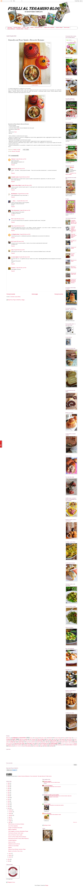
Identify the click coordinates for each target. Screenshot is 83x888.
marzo (10, 853)
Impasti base (40, 740)
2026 (9, 783)
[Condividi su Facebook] (27, 149)
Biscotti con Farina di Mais (73, 267)
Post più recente (11, 294)
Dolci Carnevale (32, 739)
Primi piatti (18, 151)
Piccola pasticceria (45, 743)
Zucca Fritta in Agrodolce (13, 825)
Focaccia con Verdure (73, 248)
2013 (9, 806)
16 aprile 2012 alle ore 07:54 (19, 168)
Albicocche (8, 737)
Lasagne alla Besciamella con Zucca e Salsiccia (73, 281)
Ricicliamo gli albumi (17, 744)
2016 (9, 801)
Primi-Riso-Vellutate (17, 27)
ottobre (10, 813)
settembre (11, 815)
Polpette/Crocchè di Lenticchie (14, 843)
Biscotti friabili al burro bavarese (55, 786)
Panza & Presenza (47, 813)
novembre (11, 811)
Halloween (21, 740)
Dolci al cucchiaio (23, 739)
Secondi (23, 27)
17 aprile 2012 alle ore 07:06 (21, 267)
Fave (54, 739)
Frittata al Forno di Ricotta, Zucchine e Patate (16, 849)
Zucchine (51, 746)
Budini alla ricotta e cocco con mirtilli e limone (52, 782)
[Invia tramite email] (23, 149)
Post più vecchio (59, 294)
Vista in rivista (35, 746)
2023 (9, 788)
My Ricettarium (14, 193)
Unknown (13, 159)
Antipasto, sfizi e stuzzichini (49, 27)
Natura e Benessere (11, 28)
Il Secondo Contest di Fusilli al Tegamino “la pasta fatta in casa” (73, 229)
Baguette (10, 847)
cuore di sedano (47, 804)
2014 (9, 804)
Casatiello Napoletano (12, 840)
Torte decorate (28, 746)
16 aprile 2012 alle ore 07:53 (20, 159)
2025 (9, 785)
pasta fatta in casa (31, 743)
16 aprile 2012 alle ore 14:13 (18, 218)
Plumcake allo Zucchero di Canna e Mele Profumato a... (18, 838)
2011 (9, 859)
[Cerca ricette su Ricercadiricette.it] (46, 825)
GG (12, 241)
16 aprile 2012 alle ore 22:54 (19, 249)
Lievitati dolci (12, 742)
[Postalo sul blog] (24, 149)
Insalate (46, 740)
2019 (9, 795)
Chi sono (26, 28)
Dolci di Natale (41, 739)
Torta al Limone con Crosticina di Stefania (16, 824)
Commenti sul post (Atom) (15, 296)
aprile (10, 822)
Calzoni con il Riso (11, 842)
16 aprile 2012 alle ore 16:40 (18, 241)
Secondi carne (52, 744)
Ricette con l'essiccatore (69, 743)
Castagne (69, 737)
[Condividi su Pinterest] (28, 149)
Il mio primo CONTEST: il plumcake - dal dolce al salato (73, 222)
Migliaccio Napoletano (12, 829)
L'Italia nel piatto (53, 740)
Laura (12, 168)
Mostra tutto (75, 822)
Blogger (46, 885)
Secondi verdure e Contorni (71, 744)
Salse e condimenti (43, 744)
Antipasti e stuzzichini (19, 737)
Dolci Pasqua (48, 739)
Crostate (8, 739)
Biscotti (32, 27)
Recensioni (63, 743)
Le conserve (69, 740)
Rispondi (13, 164)
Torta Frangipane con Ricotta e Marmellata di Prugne (18, 831)
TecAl (15, 131)
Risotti (37, 744)
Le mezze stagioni (15, 256)
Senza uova (11, 746)
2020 (9, 794)
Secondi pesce (60, 744)
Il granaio (33, 740)
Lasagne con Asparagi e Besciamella (15, 827)
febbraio (10, 855)
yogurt (41, 746)
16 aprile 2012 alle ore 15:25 (25, 234)
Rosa (12, 225)
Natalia (72, 167)
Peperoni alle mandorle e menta (55, 814)
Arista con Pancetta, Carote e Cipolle (15, 834)
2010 (9, 861)
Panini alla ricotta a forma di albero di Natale (73, 236)
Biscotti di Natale (57, 737)
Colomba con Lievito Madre (13, 845)
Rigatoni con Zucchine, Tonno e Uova (15, 851)
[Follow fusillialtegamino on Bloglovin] (11, 770)
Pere (38, 743)
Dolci (28, 27)
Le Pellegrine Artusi (15, 234)
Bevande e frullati (20, 28)
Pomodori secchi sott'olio (73, 254)
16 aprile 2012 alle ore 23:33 (24, 256)
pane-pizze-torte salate (19, 743)
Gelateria (16, 740)
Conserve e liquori (59, 27)
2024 (9, 786)
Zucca (46, 746)
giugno (10, 818)
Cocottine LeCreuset (35, 85)
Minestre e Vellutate (55, 742)
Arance (31, 737)
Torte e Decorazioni (15, 210)
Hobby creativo (27, 740)
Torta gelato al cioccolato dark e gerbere (56, 805)
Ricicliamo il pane (26, 744)
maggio (10, 820)
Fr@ (12, 218)
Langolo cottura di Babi (16, 185)
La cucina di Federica (48, 785)
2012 (9, 808)
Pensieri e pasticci (47, 781)
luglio (10, 817)
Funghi (11, 740)
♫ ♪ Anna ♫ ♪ (14, 200)
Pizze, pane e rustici (38, 27)
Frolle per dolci (69, 739)
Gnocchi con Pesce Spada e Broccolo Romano (17, 836)
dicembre (10, 809)
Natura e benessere (9, 743)
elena (12, 249)
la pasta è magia (62, 740)
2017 (9, 799)
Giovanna (13, 267)
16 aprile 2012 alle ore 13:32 (25, 210)
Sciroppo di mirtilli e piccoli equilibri (51, 794)
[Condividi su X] (26, 149)
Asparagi (36, 737)
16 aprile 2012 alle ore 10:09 (23, 193)
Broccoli (13, 151)
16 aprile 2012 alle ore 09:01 (26, 185)
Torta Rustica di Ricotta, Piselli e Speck (15, 833)
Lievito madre (21, 742)
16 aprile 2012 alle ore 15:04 (19, 225)
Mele (48, 742)
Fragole (62, 739)
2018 (9, 797)
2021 (9, 792)
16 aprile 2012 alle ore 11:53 (22, 200)
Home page (10, 27)
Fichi (58, 739)
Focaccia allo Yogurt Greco (73, 274)
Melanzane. (43, 742)
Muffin (73, 742)
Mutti (19, 129)
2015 (9, 803)
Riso (33, 744)
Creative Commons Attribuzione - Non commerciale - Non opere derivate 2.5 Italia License (34, 776)
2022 (9, 790)
